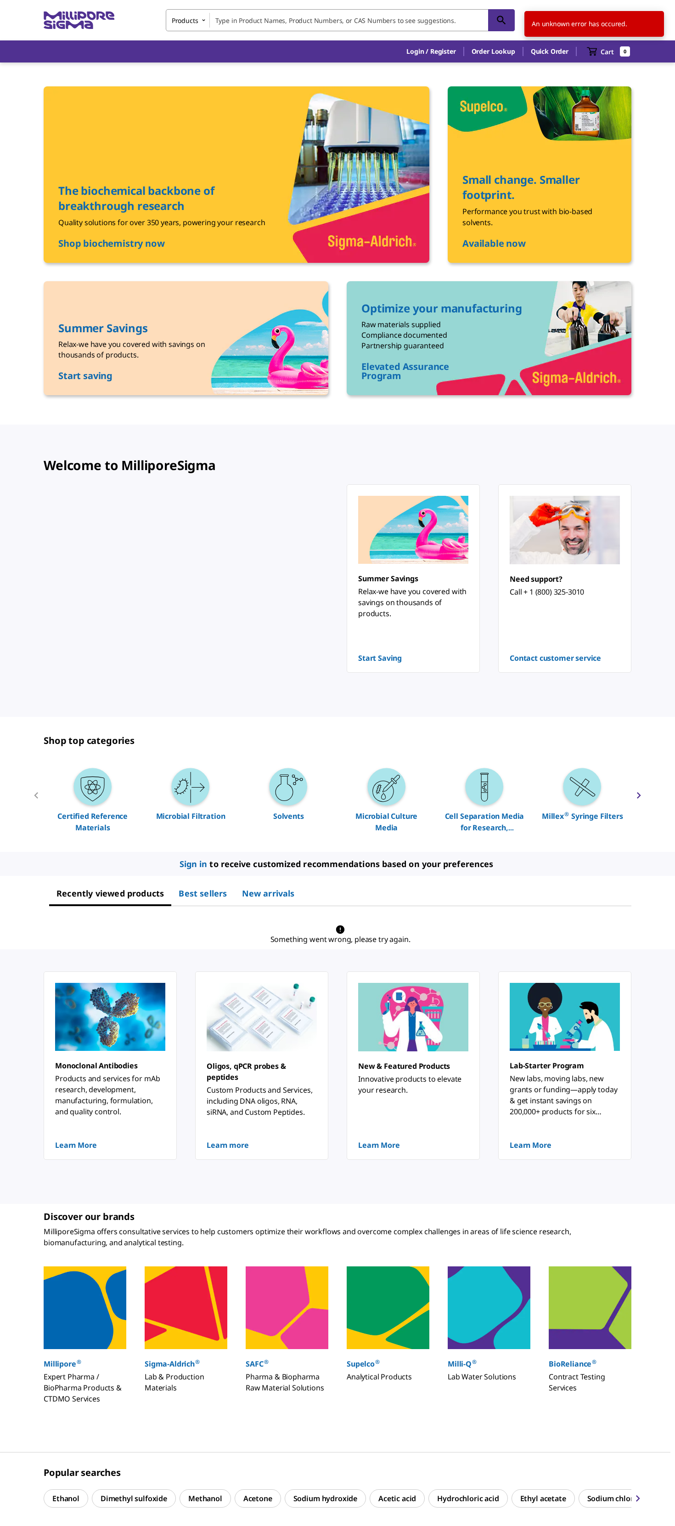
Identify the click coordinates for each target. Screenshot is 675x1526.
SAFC (257, 1363)
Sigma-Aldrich (172, 1363)
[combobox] (340, 20)
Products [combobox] (185, 20)
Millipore (62, 1363)
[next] (638, 799)
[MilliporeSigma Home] (79, 20)
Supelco (363, 1363)
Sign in (194, 863)
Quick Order (549, 51)
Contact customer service (555, 658)
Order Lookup (493, 51)
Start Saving (380, 658)
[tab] (110, 893)
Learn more (227, 1145)
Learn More (75, 1145)
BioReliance (572, 1363)
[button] (431, 51)
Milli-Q (462, 1363)
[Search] (501, 20)
